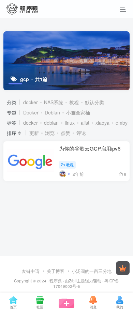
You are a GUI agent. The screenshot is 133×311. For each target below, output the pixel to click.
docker (30, 102)
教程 (74, 102)
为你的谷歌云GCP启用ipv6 (89, 148)
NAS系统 (53, 102)
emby (122, 122)
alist (85, 122)
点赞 (65, 132)
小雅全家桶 (78, 112)
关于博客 (55, 271)
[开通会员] (123, 268)
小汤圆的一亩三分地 (92, 271)
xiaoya (102, 122)
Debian (52, 112)
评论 (81, 132)
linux (70, 122)
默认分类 (94, 102)
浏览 (50, 132)
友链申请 (31, 271)
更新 (34, 132)
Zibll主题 (77, 280)
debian (51, 122)
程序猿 (55, 280)
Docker (31, 112)
